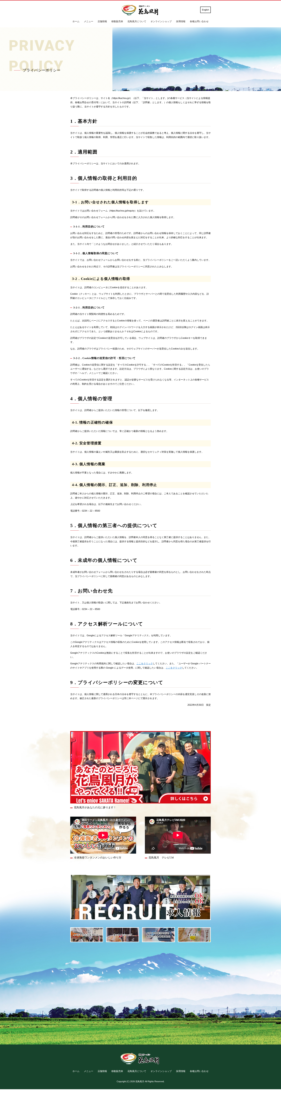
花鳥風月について (136, 21)
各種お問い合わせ (199, 21)
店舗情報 (102, 21)
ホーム (75, 21)
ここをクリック (144, 663)
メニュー (88, 21)
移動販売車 (117, 21)
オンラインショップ (161, 21)
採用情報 (180, 21)
